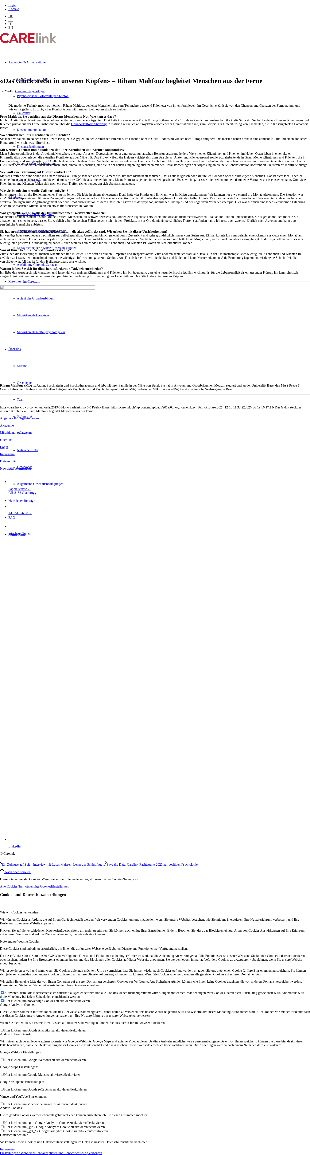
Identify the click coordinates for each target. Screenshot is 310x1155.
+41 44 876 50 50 (20, 513)
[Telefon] (13, 506)
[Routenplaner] (13, 481)
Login (12, 5)
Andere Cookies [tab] (11, 1108)
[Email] (13, 526)
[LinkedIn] (159, 839)
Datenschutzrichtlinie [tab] (14, 1135)
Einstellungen (60, 886)
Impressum (7, 454)
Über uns (6, 440)
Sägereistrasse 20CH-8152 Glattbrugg (22, 490)
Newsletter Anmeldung (15, 468)
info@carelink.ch (19, 533)
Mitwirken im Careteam (16, 432)
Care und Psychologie (29, 91)
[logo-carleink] (28, 42)
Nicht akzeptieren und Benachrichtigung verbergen (68, 1153)
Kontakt (13, 9)
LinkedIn (14, 846)
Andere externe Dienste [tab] (15, 1034)
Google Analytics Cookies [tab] (17, 1004)
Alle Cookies (9, 886)
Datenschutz (8, 461)
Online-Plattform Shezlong (89, 124)
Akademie (7, 425)
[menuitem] (159, 5)
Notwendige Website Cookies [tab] (20, 941)
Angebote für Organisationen (19, 418)
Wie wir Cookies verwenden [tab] (19, 912)
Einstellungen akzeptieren (17, 1153)
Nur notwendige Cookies (34, 886)
